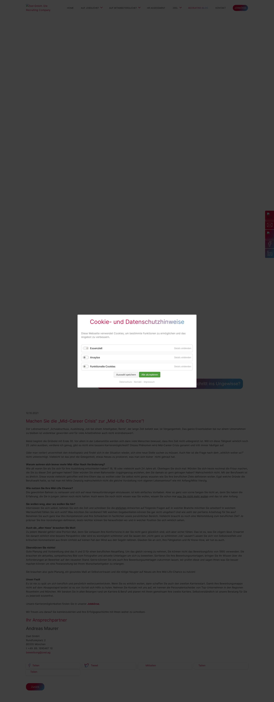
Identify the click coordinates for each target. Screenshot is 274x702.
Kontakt (138, 382)
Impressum (149, 382)
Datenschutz (125, 382)
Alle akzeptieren (149, 374)
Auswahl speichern (126, 374)
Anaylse (95, 357)
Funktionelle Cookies (102, 366)
